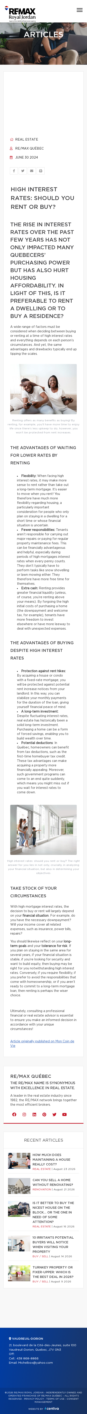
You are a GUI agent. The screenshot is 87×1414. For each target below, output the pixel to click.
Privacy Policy (34, 1399)
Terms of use (55, 1399)
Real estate (26, 139)
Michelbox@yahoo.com (35, 1362)
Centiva (52, 1408)
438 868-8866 (28, 1358)
